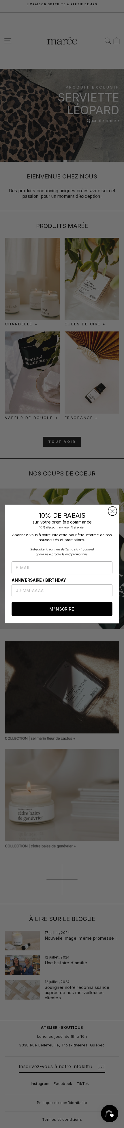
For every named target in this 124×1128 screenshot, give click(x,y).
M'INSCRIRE (62, 608)
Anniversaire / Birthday (39, 580)
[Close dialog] (112, 511)
